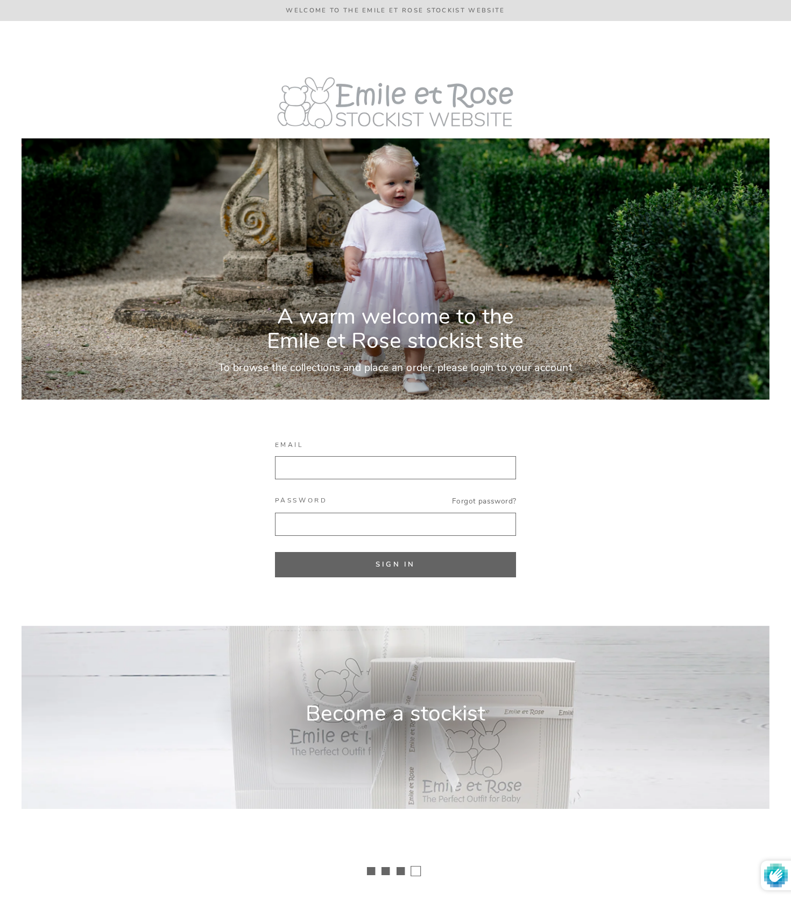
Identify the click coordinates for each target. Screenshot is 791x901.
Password (301, 500)
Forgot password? (484, 501)
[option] (395, 10)
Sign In (395, 564)
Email (289, 445)
